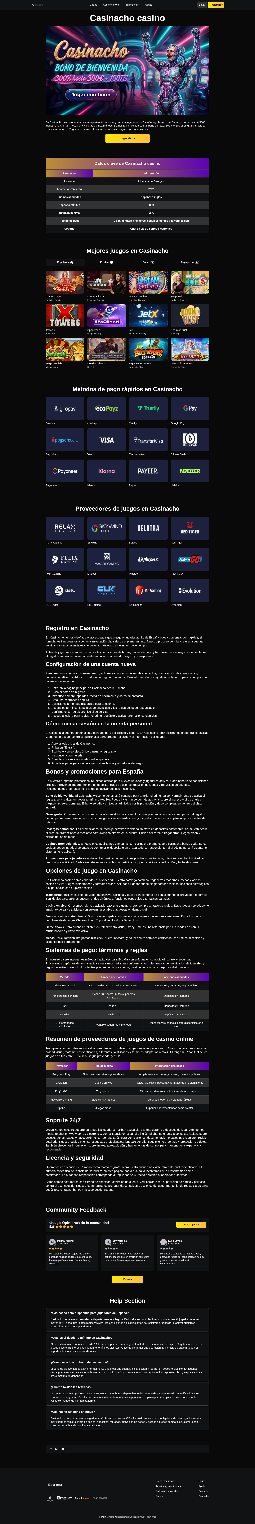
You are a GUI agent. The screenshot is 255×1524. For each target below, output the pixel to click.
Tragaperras (187, 262)
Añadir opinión (191, 1224)
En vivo (104, 262)
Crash (146, 262)
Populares (63, 262)
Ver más (127, 1279)
